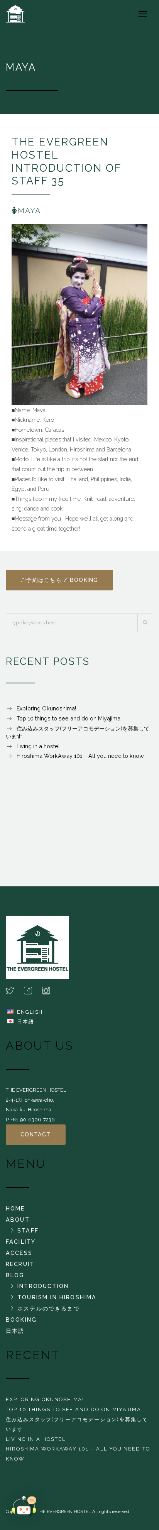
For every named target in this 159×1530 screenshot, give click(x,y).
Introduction (43, 1286)
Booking (21, 1319)
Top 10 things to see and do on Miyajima (68, 718)
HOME (15, 1208)
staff (28, 1230)
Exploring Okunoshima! (46, 708)
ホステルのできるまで (48, 1308)
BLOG (15, 1275)
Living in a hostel (38, 746)
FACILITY (21, 1241)
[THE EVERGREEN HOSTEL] (20, 13)
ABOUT (18, 1219)
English (30, 1012)
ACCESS (19, 1252)
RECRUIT (20, 1264)
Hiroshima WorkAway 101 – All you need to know (80, 755)
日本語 (25, 1022)
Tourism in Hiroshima (56, 1297)
